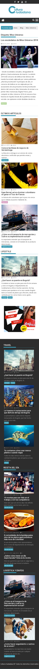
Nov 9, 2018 (6, 278)
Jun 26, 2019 (6, 232)
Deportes (4, 202)
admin (15, 44)
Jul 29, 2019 (6, 190)
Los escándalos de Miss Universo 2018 (19, 40)
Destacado (5, 160)
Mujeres (4, 103)
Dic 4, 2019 (6, 145)
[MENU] (36, 20)
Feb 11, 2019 (9, 641)
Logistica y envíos (7, 246)
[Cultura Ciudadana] (3, 20)
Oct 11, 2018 (9, 408)
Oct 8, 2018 (8, 495)
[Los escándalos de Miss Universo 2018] (19, 57)
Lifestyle (4, 297)
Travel (10, 297)
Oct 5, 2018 (8, 553)
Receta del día (9, 507)
